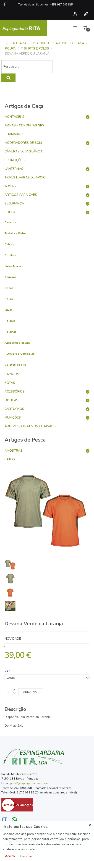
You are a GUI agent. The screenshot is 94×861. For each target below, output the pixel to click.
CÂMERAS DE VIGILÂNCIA (24, 151)
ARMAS (10, 186)
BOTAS (10, 383)
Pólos (9, 299)
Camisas (10, 277)
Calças (9, 244)
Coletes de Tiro (15, 364)
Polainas (10, 332)
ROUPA (10, 212)
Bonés (9, 288)
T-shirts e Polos (15, 233)
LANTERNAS (14, 169)
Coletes (10, 255)
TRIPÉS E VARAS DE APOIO (25, 177)
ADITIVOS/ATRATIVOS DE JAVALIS (30, 426)
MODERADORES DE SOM (23, 143)
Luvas (9, 310)
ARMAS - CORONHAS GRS (24, 125)
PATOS (10, 459)
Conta (76, 13)
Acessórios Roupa (17, 343)
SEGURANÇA (14, 203)
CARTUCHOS (14, 409)
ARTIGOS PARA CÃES (21, 195)
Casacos (10, 222)
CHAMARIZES (14, 134)
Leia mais (26, 856)
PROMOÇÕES (15, 160)
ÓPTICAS (11, 400)
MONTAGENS (14, 117)
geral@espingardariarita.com (29, 783)
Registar (87, 13)
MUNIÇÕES (13, 417)
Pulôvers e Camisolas (20, 354)
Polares (10, 321)
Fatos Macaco (14, 266)
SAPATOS (12, 374)
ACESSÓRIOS (15, 391)
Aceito (10, 856)
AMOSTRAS (13, 450)
